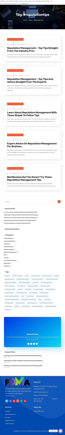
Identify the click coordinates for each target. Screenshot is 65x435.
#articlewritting (35, 275)
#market (20, 289)
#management (21, 286)
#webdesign (47, 299)
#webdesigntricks (20, 303)
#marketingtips (33, 292)
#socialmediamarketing (42, 296)
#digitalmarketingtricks (24, 282)
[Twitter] (6, 401)
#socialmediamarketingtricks (28, 299)
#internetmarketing (10, 286)
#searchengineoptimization (12, 296)
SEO (5, 255)
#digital (57, 275)
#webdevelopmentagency (46, 303)
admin (10, 44)
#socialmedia (30, 296)
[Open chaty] (60, 431)
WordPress (7, 266)
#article (27, 275)
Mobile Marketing (8, 246)
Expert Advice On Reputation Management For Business (32, 145)
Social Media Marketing (10, 260)
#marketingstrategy (21, 292)
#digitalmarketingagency (23, 279)
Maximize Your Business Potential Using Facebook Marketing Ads (20, 217)
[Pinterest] (14, 401)
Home (25, 20)
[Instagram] (17, 401)
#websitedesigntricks (50, 306)
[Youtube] (24, 401)
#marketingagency (38, 289)
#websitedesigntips (37, 306)
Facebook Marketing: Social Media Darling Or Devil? (17, 223)
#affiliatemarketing (17, 275)
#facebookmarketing (46, 282)
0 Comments (26, 44)
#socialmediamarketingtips (12, 299)
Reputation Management (15, 39)
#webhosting (8, 306)
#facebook (35, 282)
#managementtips (45, 286)
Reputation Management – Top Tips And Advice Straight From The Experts (30, 80)
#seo (23, 296)
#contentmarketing (47, 275)
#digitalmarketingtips (10, 282)
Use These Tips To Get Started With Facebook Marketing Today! (20, 212)
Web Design (7, 263)
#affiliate (7, 275)
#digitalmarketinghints (37, 279)
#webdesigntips (9, 303)
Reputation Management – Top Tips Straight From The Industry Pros (32, 49)
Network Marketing (9, 249)
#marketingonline (9, 292)
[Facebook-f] (10, 401)
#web (40, 299)
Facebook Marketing (9, 241)
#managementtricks (10, 289)
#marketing (28, 289)
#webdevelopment (32, 303)
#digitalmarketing (9, 279)
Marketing (6, 244)
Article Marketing (8, 238)
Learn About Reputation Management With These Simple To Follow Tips (32, 114)
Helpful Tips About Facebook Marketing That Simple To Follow (20, 220)
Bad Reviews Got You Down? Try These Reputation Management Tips (29, 178)
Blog (30, 20)
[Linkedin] (21, 401)
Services (6, 257)
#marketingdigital (50, 289)
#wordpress (8, 309)
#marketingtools (44, 292)
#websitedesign (26, 306)
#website (16, 306)
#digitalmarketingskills (51, 279)
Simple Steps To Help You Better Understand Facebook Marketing (21, 215)
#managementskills (33, 286)
